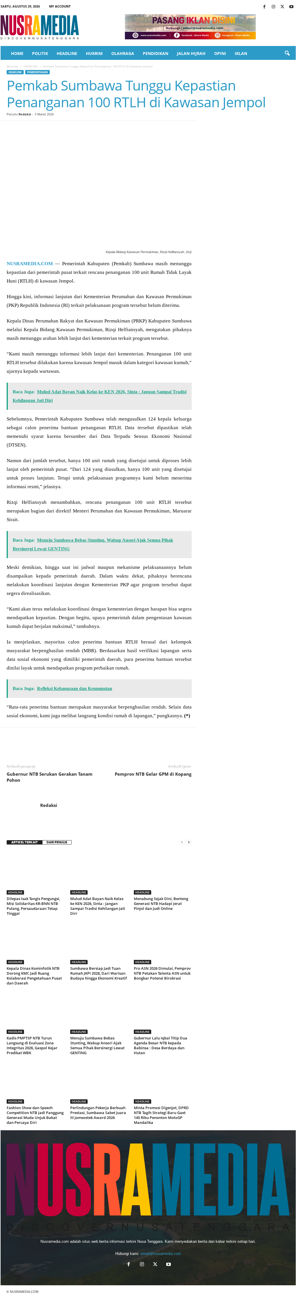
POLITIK (40, 53)
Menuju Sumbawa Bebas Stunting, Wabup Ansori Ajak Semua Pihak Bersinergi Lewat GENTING (97, 1045)
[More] (119, 129)
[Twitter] (282, 7)
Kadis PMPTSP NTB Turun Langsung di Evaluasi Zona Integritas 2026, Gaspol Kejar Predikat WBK (32, 1045)
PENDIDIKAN (155, 53)
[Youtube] (291, 7)
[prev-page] (182, 842)
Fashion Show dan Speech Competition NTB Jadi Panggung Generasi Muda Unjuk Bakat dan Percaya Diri (35, 1115)
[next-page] (189, 842)
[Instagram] (273, 7)
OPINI (220, 53)
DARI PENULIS (57, 842)
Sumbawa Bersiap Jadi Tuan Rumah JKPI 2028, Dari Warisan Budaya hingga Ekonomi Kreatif (98, 973)
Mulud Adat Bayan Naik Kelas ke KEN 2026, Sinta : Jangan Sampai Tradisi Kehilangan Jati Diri (97, 906)
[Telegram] (79, 129)
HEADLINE (67, 53)
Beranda (12, 66)
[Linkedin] (65, 129)
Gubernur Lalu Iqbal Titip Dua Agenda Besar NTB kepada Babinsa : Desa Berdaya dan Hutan (160, 1045)
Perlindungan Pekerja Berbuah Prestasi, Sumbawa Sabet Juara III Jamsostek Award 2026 (98, 1112)
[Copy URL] (105, 129)
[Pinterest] (39, 129)
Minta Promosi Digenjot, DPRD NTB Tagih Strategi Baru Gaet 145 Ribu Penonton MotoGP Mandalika (161, 1115)
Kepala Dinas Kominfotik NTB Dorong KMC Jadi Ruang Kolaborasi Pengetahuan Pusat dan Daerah (34, 976)
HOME (17, 53)
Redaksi (24, 114)
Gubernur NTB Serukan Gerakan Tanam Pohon (49, 777)
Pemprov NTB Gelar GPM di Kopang (153, 774)
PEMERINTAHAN (37, 72)
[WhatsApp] (52, 129)
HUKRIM (94, 53)
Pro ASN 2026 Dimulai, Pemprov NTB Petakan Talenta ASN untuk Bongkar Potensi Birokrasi (162, 973)
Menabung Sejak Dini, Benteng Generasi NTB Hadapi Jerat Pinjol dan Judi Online (161, 903)
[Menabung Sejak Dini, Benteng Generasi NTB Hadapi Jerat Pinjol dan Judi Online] (163, 873)
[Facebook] (264, 7)
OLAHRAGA (122, 53)
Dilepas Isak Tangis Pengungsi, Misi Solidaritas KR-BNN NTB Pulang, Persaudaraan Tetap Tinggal (33, 906)
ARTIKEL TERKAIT (24, 842)
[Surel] (92, 129)
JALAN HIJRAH (191, 53)
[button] (287, 53)
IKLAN (241, 53)
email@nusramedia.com (160, 1253)
